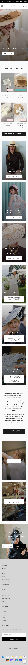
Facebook (4, 617)
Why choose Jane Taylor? (14, 431)
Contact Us (5, 593)
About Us (4, 565)
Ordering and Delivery (7, 596)
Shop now (8, 53)
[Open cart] (26, 6)
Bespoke (4, 601)
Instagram (4, 615)
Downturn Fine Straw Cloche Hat (7, 96)
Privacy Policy (5, 606)
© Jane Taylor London (14, 648)
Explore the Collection (13, 133)
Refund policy (5, 584)
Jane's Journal (5, 579)
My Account (5, 604)
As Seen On (5, 568)
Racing (3, 576)
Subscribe (20, 546)
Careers (4, 571)
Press (3, 574)
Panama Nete (7, 123)
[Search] (23, 6)
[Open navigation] (2, 6)
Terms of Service (6, 582)
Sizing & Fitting (6, 598)
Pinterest (4, 620)
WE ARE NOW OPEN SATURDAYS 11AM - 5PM (14, 1)
